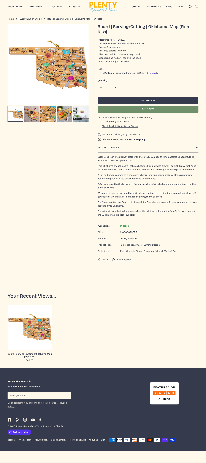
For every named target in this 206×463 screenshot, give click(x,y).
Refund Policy (41, 440)
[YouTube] (33, 420)
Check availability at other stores (120, 126)
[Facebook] (9, 420)
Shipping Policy (58, 440)
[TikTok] (41, 419)
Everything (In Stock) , (131, 251)
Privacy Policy (25, 440)
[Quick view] (46, 346)
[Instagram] (25, 420)
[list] (48, 64)
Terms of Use (49, 402)
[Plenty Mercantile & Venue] (103, 7)
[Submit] (67, 395)
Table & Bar (170, 251)
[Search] (190, 6)
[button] (197, 6)
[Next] (81, 65)
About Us (93, 440)
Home (11, 19)
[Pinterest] (17, 420)
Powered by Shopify (53, 426)
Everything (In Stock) (30, 19)
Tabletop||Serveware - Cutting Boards (140, 244)
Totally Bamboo (128, 238)
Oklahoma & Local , (154, 251)
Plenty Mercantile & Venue (29, 426)
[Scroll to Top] (201, 447)
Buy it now (147, 109)
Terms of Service (77, 440)
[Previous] (14, 65)
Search (11, 440)
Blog (103, 440)
